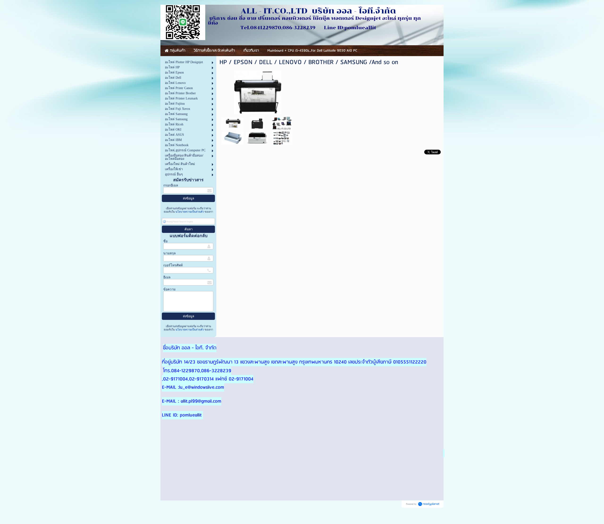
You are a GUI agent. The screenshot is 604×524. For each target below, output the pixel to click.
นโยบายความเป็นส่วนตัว (190, 211)
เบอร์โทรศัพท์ (173, 265)
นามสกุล (169, 253)
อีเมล (167, 277)
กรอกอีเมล (170, 185)
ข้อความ (169, 289)
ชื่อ (165, 241)
